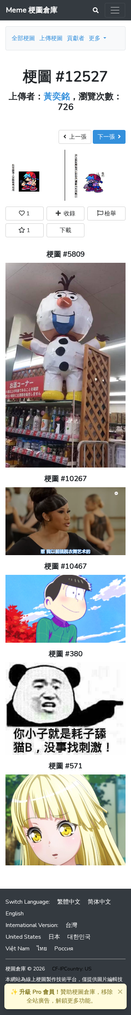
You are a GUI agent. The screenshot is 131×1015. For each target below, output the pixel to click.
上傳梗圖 (51, 38)
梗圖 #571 (66, 766)
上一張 (76, 137)
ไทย (42, 949)
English (14, 914)
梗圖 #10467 (65, 566)
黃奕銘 (57, 96)
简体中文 (99, 902)
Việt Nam (17, 949)
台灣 (71, 925)
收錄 (68, 213)
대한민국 (79, 937)
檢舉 (109, 213)
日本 (54, 937)
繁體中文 (68, 902)
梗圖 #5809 (66, 254)
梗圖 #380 (66, 654)
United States (23, 937)
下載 (65, 230)
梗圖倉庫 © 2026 (25, 968)
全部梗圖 (23, 38)
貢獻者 (75, 38)
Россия (63, 949)
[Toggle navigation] (115, 10)
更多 (95, 38)
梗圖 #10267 (65, 479)
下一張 (108, 137)
